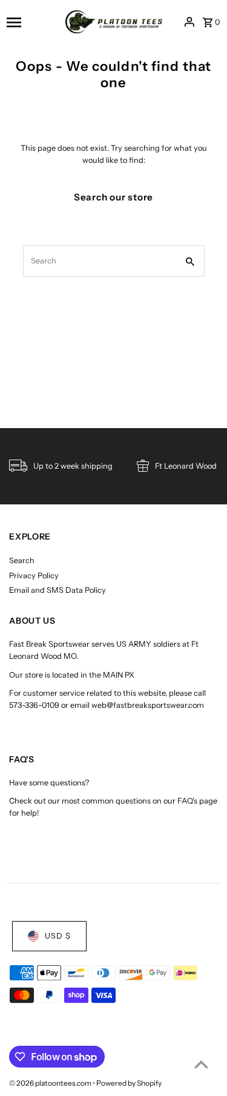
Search (22, 560)
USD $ (58, 935)
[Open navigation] (32, 22)
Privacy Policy (34, 575)
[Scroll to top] (201, 1064)
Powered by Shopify (129, 1083)
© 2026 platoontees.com (51, 1083)
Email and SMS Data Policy (57, 590)
